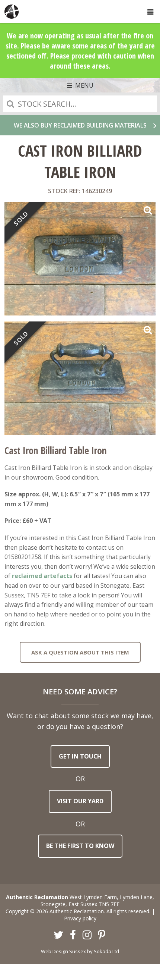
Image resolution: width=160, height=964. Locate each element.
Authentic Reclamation (11, 11)
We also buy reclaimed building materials (80, 125)
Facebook (73, 935)
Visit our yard (80, 801)
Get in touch (80, 756)
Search (10, 103)
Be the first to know (80, 846)
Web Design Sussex (63, 951)
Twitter (59, 935)
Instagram (87, 935)
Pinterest (102, 935)
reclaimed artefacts (42, 576)
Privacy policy (80, 918)
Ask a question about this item (80, 652)
